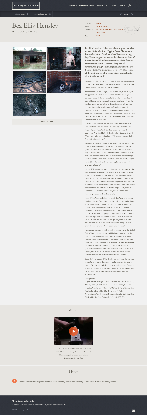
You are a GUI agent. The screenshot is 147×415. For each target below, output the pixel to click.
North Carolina (102, 26)
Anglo (98, 23)
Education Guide (86, 6)
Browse (72, 6)
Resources (101, 6)
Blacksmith (107, 30)
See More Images (46, 121)
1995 (98, 36)
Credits (113, 6)
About (121, 6)
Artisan (99, 30)
